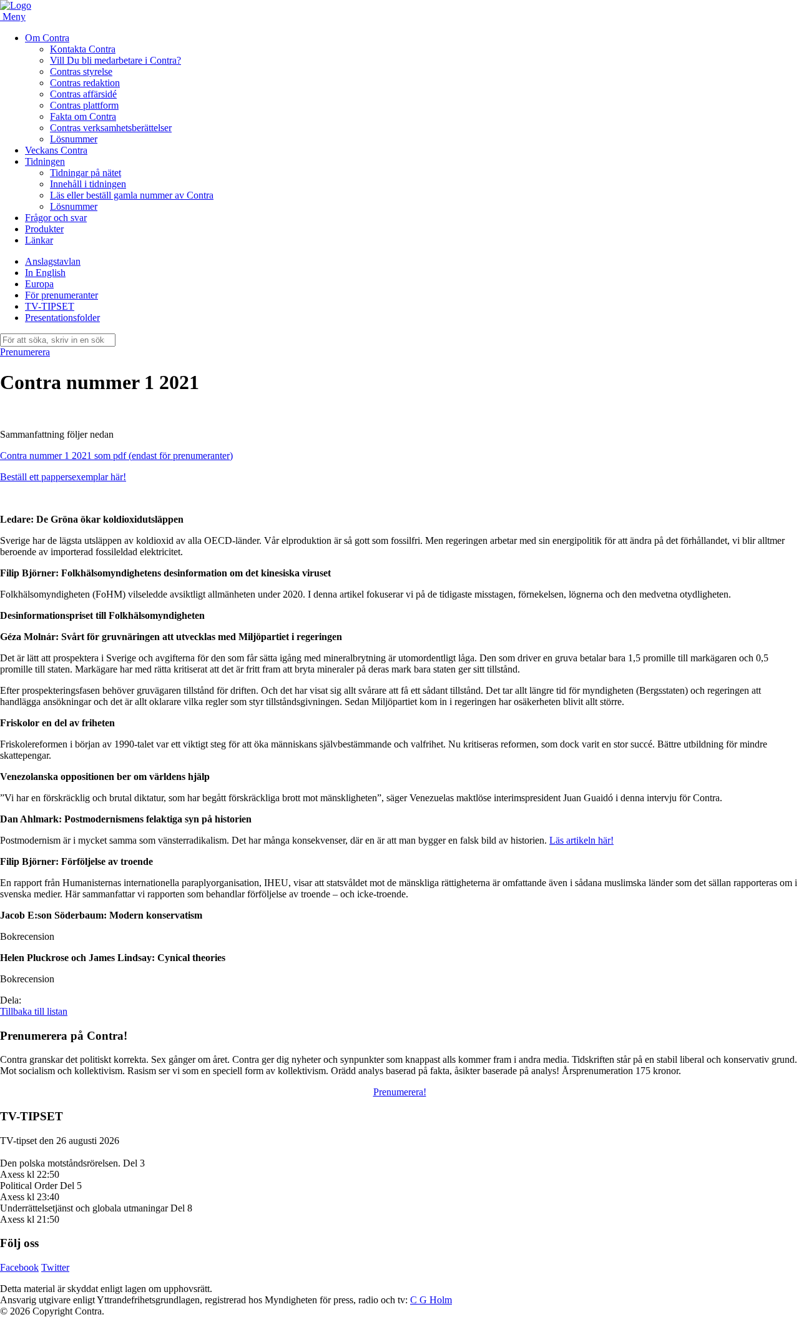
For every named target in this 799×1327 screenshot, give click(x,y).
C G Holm (431, 1300)
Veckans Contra (56, 150)
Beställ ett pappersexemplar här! (63, 476)
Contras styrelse (81, 71)
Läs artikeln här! (581, 840)
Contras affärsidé (83, 94)
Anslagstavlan (53, 261)
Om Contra (47, 37)
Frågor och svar (56, 217)
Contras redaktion (85, 82)
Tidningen (45, 161)
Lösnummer (73, 139)
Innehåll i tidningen (88, 184)
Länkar (39, 240)
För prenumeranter (61, 295)
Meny (14, 16)
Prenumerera (25, 352)
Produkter (44, 229)
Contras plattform (84, 105)
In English (45, 272)
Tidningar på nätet (85, 172)
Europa (39, 284)
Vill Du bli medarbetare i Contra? (115, 60)
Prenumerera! (399, 1092)
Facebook (19, 1267)
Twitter (55, 1267)
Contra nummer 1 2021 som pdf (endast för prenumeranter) (116, 455)
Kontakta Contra (82, 49)
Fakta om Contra (83, 116)
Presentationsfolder (62, 317)
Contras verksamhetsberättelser (111, 127)
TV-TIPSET (49, 306)
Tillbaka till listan (33, 1011)
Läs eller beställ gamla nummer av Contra (131, 195)
